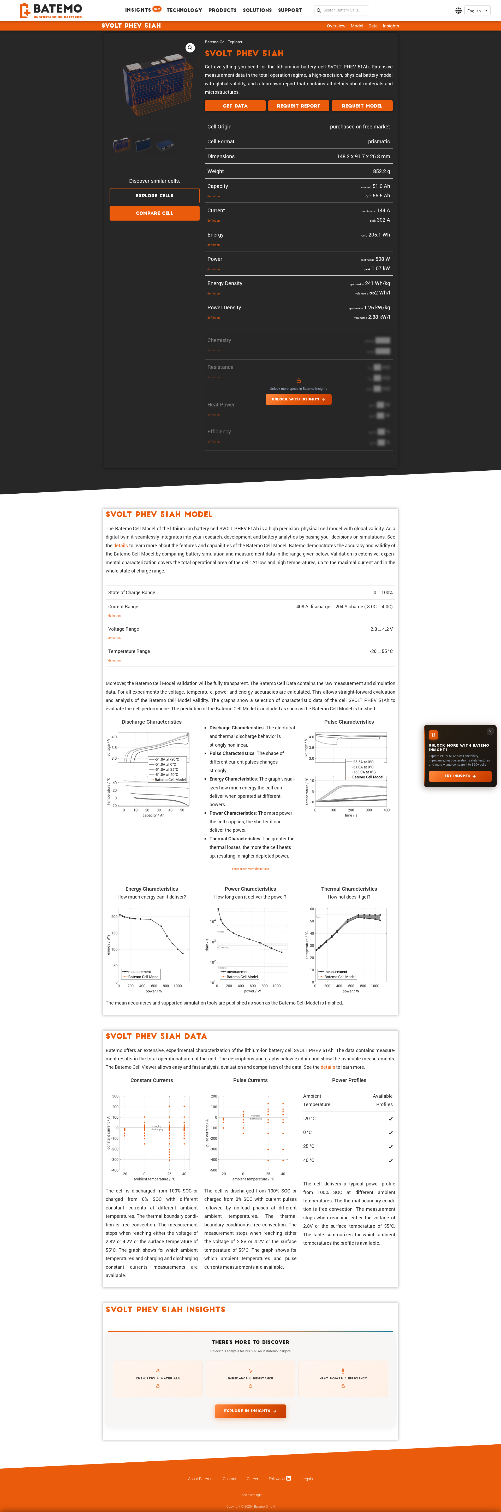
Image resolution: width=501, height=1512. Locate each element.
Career (252, 1478)
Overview (336, 26)
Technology (184, 10)
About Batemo (200, 1478)
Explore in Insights (247, 1411)
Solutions (257, 10)
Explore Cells (154, 196)
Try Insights (457, 776)
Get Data (235, 106)
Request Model (362, 106)
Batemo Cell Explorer (223, 41)
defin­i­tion (213, 196)
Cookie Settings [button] (250, 1495)
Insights (142, 10)
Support (290, 10)
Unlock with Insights (295, 399)
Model (357, 26)
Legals (307, 1478)
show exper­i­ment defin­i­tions (250, 869)
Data (373, 26)
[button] (477, 10)
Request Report (298, 106)
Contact (229, 1478)
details (121, 545)
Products (222, 10)
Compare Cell (154, 213)
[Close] (490, 731)
